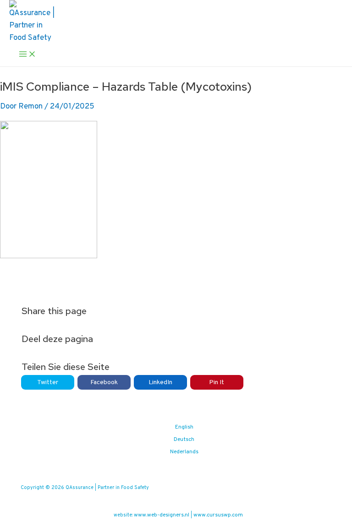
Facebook (104, 382)
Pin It (216, 382)
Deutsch (184, 439)
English (184, 427)
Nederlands (184, 452)
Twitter (47, 382)
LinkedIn (160, 382)
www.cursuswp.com (218, 515)
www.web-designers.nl (161, 515)
